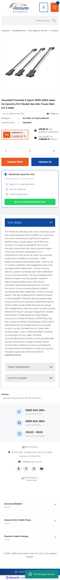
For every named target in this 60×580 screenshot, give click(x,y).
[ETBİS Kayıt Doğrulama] (30, 485)
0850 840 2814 (35, 421)
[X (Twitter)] (26, 469)
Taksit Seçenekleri (19, 366)
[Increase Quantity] (53, 151)
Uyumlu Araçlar (17, 377)
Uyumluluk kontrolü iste (31, 201)
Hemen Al (45, 161)
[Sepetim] (55, 7)
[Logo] (30, 447)
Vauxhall (27, 122)
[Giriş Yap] (44, 7)
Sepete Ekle (15, 161)
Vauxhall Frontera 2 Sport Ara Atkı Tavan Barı (22, 398)
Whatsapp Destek (44, 574)
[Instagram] (34, 469)
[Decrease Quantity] (6, 151)
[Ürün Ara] (54, 20)
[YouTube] (41, 469)
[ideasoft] (12, 577)
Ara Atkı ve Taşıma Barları (36, 118)
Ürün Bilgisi (15, 222)
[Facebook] (19, 469)
